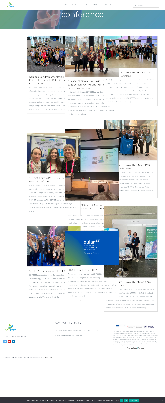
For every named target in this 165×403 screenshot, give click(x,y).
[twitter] (5, 341)
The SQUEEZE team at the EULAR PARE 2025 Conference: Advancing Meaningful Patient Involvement (90, 84)
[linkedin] (13, 341)
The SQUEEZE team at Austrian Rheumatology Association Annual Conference (87, 208)
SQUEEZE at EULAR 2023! (82, 270)
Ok (121, 400)
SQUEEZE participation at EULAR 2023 (51, 271)
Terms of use (132, 348)
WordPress (48, 357)
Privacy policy (134, 400)
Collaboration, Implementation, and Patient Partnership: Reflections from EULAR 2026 (50, 80)
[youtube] (9, 341)
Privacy (141, 348)
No (126, 400)
